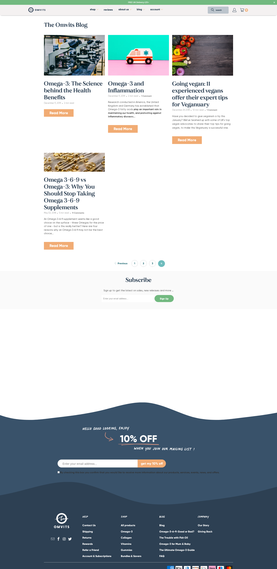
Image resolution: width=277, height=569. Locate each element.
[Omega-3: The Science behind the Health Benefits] (74, 55)
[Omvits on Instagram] (64, 539)
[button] (94, 10)
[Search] (212, 10)
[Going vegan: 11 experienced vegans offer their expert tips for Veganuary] (202, 55)
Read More (59, 113)
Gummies (126, 550)
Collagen (126, 537)
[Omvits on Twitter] (70, 539)
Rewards (87, 543)
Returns (86, 537)
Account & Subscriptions (96, 556)
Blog (162, 525)
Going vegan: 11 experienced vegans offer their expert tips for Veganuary (200, 94)
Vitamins (126, 543)
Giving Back (205, 531)
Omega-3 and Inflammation (126, 87)
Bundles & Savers (131, 556)
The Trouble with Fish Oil (173, 537)
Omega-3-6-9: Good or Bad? (176, 531)
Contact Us (89, 525)
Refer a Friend (90, 550)
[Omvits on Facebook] (58, 539)
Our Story (203, 525)
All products (128, 525)
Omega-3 (127, 531)
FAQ (161, 556)
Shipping (87, 531)
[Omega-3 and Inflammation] (138, 55)
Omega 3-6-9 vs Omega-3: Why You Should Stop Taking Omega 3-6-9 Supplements (69, 193)
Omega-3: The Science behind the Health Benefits (73, 90)
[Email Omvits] (52, 539)
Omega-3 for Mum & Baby (174, 543)
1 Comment (146, 96)
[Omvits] (36, 10)
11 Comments (78, 213)
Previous (122, 263)
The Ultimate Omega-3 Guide (177, 550)
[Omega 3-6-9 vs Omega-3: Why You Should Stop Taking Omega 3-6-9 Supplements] (74, 162)
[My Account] (234, 10)
